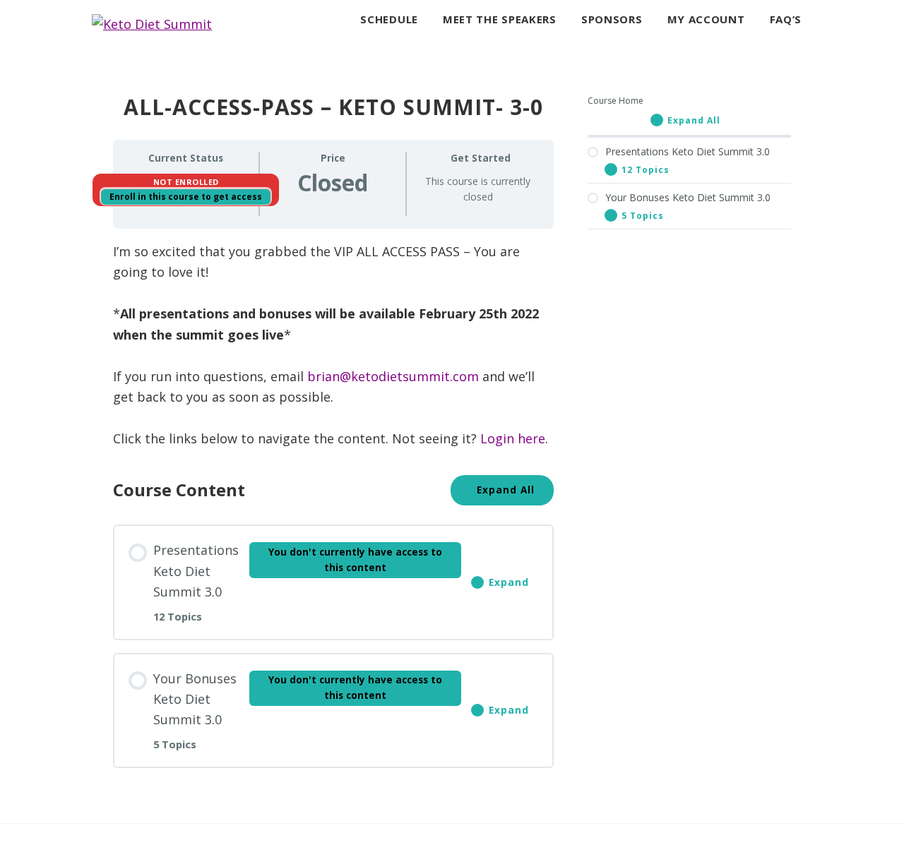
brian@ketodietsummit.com (393, 376)
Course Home (615, 101)
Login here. (514, 438)
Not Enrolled (186, 181)
